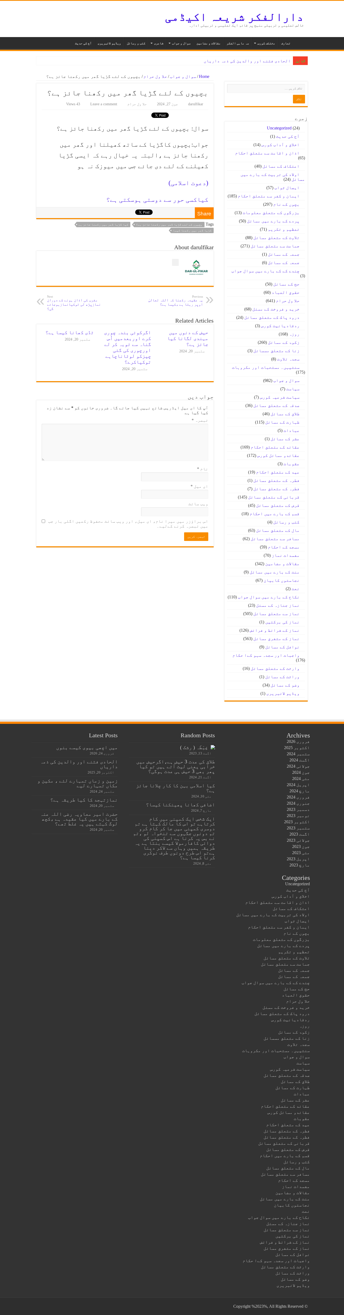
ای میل (199, 486)
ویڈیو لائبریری (109, 43)
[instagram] (43, 1306)
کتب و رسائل (136, 43)
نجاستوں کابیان (282, 580)
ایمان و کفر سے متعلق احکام (269, 196)
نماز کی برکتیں (282, 622)
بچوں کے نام (286, 204)
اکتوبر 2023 (297, 821)
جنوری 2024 (298, 803)
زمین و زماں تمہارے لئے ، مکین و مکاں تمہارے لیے (77, 783)
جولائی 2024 (298, 766)
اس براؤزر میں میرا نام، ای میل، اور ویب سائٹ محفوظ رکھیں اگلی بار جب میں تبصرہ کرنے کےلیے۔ (128, 523)
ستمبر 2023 (298, 828)
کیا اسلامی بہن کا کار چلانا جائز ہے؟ (175, 788)
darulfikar (195, 104)
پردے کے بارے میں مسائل (273, 221)
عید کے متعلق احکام (278, 472)
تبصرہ (200, 420)
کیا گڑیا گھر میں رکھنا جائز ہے (103, 224)
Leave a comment (103, 104)
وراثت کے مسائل (282, 676)
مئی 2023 (301, 852)
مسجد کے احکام (284, 547)
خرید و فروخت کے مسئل (276, 309)
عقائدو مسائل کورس (278, 455)
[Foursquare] (48, 1306)
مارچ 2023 (299, 865)
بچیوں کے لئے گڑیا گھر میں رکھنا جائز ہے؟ (169, 224)
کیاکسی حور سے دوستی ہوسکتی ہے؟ (157, 199)
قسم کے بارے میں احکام (275, 513)
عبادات (292, 430)
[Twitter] (68, 1306)
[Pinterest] (63, 1306)
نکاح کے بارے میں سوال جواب (269, 597)
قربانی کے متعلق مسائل (274, 497)
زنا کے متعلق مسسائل (276, 350)
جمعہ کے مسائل (284, 254)
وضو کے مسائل (285, 685)
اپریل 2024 (298, 784)
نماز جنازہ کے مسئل (278, 605)
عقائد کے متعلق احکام (275, 447)
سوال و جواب (181, 43)
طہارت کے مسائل (282, 422)
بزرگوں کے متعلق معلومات (271, 212)
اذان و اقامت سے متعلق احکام (267, 153)
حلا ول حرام (155, 76)
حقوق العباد (286, 292)
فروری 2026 (298, 741)
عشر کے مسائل (285, 438)
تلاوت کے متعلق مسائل (276, 237)
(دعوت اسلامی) (188, 182)
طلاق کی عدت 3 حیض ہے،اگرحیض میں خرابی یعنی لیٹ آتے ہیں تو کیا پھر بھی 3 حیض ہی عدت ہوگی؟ (175, 766)
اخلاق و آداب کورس (280, 144)
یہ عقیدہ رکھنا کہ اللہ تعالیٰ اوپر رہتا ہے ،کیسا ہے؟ (175, 300)
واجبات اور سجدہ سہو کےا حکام (266, 655)
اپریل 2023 (298, 859)
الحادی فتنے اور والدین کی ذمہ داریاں (247, 61)
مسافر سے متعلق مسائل (275, 538)
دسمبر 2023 (298, 809)
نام (202, 469)
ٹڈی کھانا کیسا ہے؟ (69, 332)
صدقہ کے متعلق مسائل (276, 405)
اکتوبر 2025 (297, 747)
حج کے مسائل (286, 284)
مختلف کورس (266, 43)
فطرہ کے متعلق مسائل (276, 480)
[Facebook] (73, 1306)
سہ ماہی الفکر (238, 43)
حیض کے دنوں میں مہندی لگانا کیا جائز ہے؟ (187, 338)
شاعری (158, 43)
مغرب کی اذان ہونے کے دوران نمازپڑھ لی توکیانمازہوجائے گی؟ (74, 303)
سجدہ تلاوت (288, 359)
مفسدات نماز (286, 555)
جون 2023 (301, 846)
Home (204, 76)
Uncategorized (279, 128)
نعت (296, 588)
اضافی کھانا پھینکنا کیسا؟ (180, 804)
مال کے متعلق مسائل (278, 530)
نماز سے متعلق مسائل (276, 613)
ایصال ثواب (287, 187)
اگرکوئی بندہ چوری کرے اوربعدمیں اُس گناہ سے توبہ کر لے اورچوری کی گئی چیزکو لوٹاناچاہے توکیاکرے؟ (127, 347)
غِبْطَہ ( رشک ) (194, 747)
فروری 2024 (298, 797)
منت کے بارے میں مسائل (275, 572)
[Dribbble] (58, 1306)
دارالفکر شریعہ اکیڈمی (234, 16)
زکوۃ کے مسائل (284, 342)
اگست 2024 (299, 760)
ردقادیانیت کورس (280, 325)
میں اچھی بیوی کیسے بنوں (87, 747)
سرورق (301, 42)
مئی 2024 (301, 778)
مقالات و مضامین (208, 43)
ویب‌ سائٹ (198, 503)
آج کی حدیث (83, 43)
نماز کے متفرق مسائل (276, 638)
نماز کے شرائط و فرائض (275, 630)
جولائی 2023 (298, 840)
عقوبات (292, 463)
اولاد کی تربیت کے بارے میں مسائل (273, 914)
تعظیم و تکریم (284, 229)
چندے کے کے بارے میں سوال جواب (265, 271)
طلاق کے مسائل (285, 413)
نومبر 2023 (298, 815)
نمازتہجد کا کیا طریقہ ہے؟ (84, 800)
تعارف (286, 43)
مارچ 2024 (299, 791)
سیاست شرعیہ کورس (280, 397)
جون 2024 (301, 772)
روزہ (294, 334)
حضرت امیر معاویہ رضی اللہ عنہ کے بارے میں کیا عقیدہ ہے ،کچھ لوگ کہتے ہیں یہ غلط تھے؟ (79, 818)
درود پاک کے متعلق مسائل (272, 317)
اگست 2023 (299, 834)
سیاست (293, 388)
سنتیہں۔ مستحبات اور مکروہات (266, 367)
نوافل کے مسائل (282, 647)
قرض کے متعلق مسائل (278, 505)
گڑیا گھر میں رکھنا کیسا (192, 230)
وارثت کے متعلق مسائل (275, 668)
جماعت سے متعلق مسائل (275, 246)
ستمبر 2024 (298, 754)
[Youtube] (53, 1306)
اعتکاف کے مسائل (281, 166)
